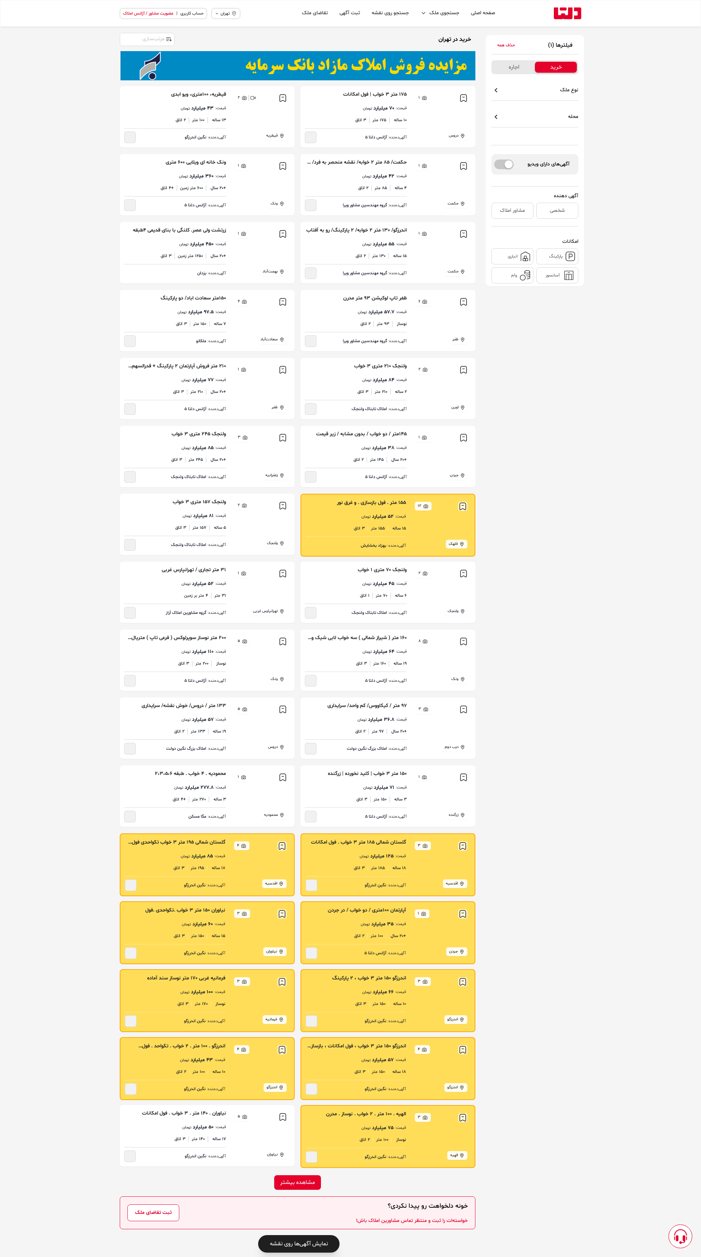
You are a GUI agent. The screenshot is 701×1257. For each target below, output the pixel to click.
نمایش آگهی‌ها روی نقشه (299, 1244)
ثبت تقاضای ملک (153, 1212)
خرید (556, 67)
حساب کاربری (192, 13)
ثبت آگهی (350, 12)
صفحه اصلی (483, 12)
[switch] (504, 164)
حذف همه (506, 45)
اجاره (514, 67)
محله (573, 116)
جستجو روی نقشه (390, 12)
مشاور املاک (512, 210)
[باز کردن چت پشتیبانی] (680, 1236)
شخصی (557, 210)
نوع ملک (569, 90)
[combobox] (147, 38)
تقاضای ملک (315, 12)
